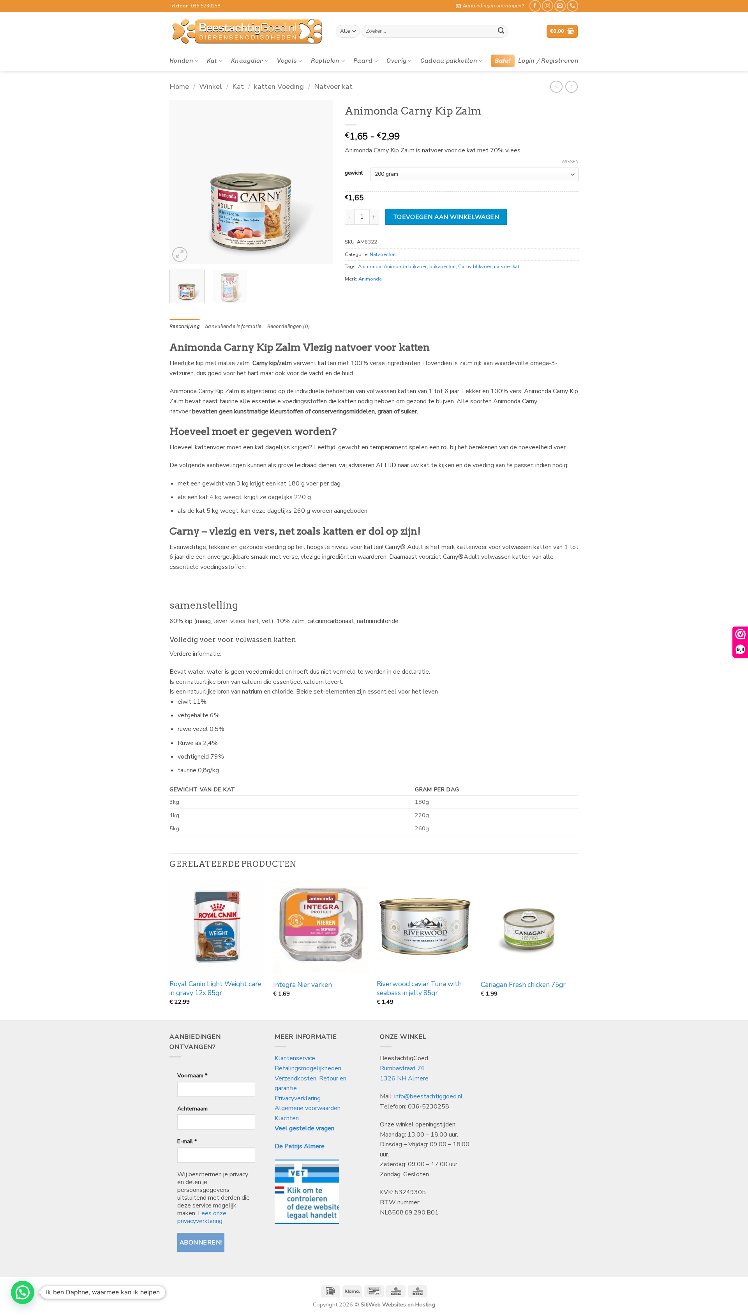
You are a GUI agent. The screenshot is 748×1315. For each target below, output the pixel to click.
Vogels (287, 60)
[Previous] (183, 182)
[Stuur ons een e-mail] (560, 5)
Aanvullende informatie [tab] (233, 326)
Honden (181, 60)
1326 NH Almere (404, 1078)
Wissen (570, 162)
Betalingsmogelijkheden (308, 1068)
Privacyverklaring (298, 1098)
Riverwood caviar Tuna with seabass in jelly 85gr (419, 988)
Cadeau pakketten (448, 60)
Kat (212, 60)
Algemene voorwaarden (307, 1108)
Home (179, 86)
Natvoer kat (333, 86)
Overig (396, 60)
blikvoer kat (442, 266)
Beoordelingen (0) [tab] (288, 326)
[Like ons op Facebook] (535, 5)
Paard (363, 60)
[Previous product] (571, 87)
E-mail (187, 1141)
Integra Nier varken (302, 985)
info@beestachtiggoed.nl (428, 1096)
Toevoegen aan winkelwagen (446, 217)
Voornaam (192, 1075)
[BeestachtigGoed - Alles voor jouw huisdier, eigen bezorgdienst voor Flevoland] (246, 31)
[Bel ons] (572, 5)
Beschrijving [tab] (184, 326)
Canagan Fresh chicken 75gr (523, 985)
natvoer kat (506, 266)
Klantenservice (296, 1058)
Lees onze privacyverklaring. (201, 1217)
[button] (490, 6)
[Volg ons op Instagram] (547, 5)
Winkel (210, 86)
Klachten (287, 1118)
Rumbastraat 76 (402, 1068)
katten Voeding (279, 86)
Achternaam (192, 1108)
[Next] (320, 182)
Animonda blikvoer (405, 266)
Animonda (369, 266)
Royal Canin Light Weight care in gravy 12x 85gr (215, 988)
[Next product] (556, 87)
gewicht (354, 173)
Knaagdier (247, 60)
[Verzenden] (501, 31)
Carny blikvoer (475, 266)
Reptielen (325, 60)
